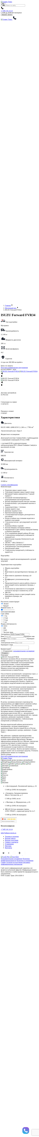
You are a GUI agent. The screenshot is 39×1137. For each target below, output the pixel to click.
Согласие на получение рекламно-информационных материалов (15, 863)
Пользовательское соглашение (11, 859)
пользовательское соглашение (23, 651)
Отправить (5, 653)
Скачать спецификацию (9, 485)
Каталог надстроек (11, 840)
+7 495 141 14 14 (7, 11)
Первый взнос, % (7, 608)
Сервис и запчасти (11, 842)
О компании (9, 844)
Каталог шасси (10, 838)
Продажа (8, 846)
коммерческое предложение (14, 367)
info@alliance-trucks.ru (8, 833)
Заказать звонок (7, 15)
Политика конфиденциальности (15, 859)
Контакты (8, 848)
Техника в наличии (12, 836)
